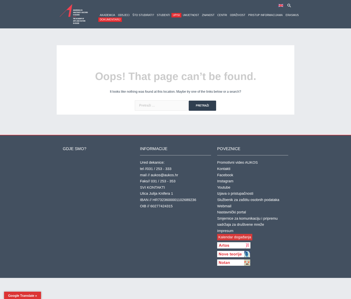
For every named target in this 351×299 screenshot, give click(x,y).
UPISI (176, 15)
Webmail (224, 206)
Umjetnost (191, 15)
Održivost (237, 15)
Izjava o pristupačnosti (235, 193)
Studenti (163, 15)
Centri (222, 15)
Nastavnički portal (231, 212)
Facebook (225, 175)
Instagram (225, 181)
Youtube (223, 187)
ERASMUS (292, 15)
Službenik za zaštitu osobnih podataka (248, 200)
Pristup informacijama (265, 15)
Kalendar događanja (234, 237)
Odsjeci (124, 15)
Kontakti (223, 169)
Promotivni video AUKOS (237, 162)
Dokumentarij (110, 19)
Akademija (107, 15)
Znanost (208, 15)
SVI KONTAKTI (152, 187)
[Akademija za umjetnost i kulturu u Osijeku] (74, 14)
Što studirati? (143, 15)
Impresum (225, 231)
